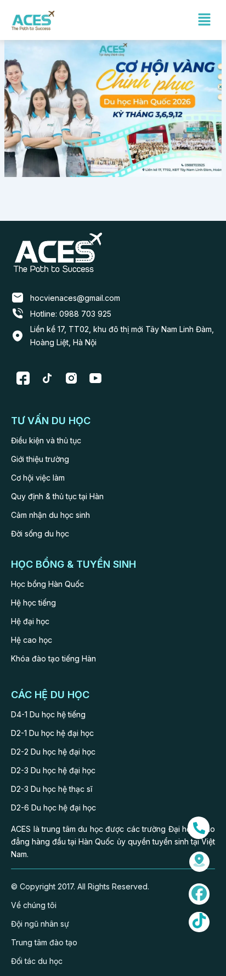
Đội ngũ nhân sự (40, 923)
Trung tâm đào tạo (44, 942)
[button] (204, 20)
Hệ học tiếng (33, 602)
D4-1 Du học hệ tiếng (48, 714)
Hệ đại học (30, 621)
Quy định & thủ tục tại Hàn (57, 496)
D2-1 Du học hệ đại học (52, 733)
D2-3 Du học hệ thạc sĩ (51, 789)
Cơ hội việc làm (38, 477)
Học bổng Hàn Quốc (47, 584)
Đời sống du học (40, 533)
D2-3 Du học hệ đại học (53, 770)
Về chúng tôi (33, 905)
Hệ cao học (31, 639)
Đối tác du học (37, 961)
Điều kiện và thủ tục (46, 440)
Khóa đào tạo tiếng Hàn (53, 658)
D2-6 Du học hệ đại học (53, 807)
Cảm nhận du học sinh (50, 515)
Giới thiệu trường (40, 459)
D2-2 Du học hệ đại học (53, 751)
